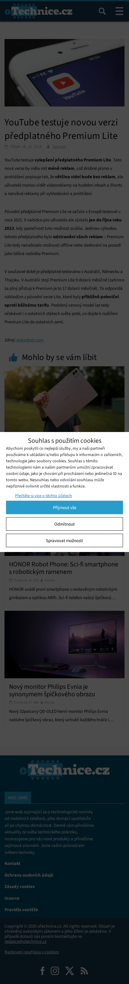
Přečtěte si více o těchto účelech (43, 495)
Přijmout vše (64, 507)
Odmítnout (64, 524)
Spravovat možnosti (64, 540)
